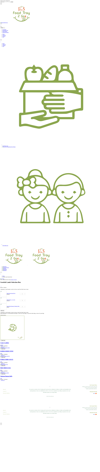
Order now (2, 310)
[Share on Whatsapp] (1, 285)
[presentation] (12, 339)
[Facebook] (0, 38)
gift (14, 279)
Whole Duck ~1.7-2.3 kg (11, 299)
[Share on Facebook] (0, 285)
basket (12, 279)
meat (16, 279)
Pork (5, 270)
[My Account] (0, 24)
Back (2, 27)
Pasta (6, 269)
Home (3, 34)
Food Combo (4, 31)
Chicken (7, 267)
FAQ (3, 46)
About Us (4, 35)
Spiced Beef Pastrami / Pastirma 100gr (13, 306)
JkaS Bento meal (5, 30)
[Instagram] (51, 394)
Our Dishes (4, 29)
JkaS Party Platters (5, 32)
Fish (5, 268)
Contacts (3, 36)
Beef (5, 266)
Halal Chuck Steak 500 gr (11, 293)
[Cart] (0, 25)
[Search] (1, 23)
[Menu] (1, 4)
